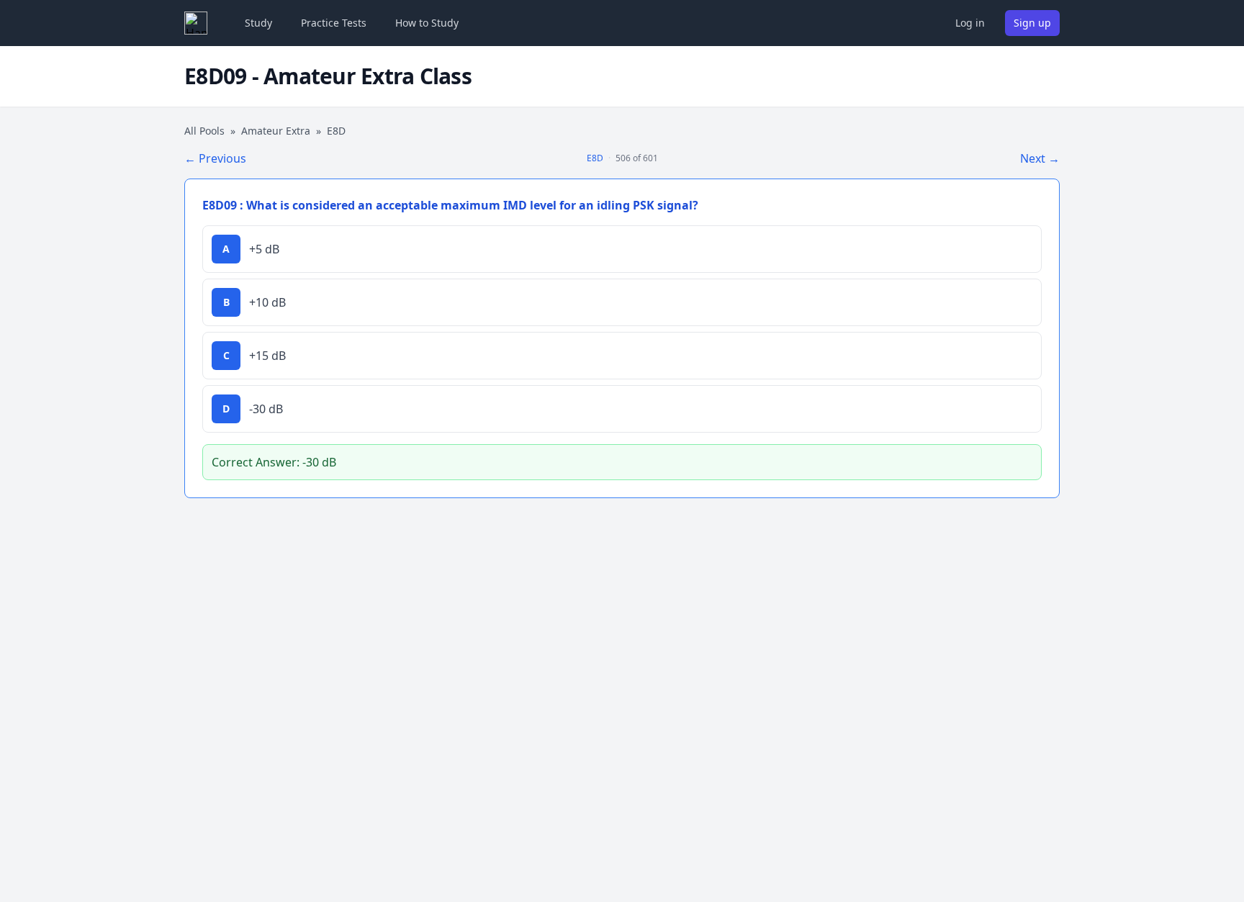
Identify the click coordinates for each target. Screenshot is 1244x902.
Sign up (1032, 23)
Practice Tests (333, 23)
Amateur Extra (275, 130)
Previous (215, 158)
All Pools (204, 130)
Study (258, 23)
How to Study (427, 23)
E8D (595, 158)
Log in (970, 23)
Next (1040, 158)
